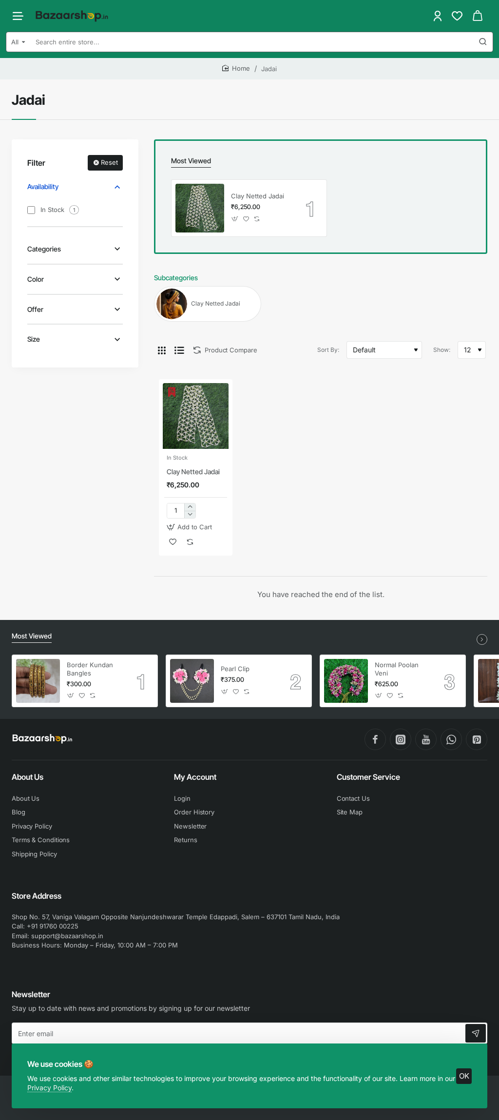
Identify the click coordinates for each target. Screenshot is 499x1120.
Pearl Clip (235, 669)
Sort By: (328, 349)
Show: (441, 349)
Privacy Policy (49, 1087)
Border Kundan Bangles (90, 669)
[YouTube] (426, 739)
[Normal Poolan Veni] (346, 681)
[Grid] (162, 350)
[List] (179, 350)
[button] (235, 218)
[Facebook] (375, 739)
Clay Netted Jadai (257, 196)
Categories (44, 249)
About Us (27, 777)
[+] (189, 507)
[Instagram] (400, 739)
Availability (42, 186)
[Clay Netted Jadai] (199, 208)
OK (464, 1076)
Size (33, 339)
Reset (109, 162)
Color (35, 279)
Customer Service (368, 777)
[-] (189, 514)
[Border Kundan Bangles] (38, 681)
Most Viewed (191, 160)
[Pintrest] (476, 739)
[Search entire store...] (483, 42)
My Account (195, 777)
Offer (35, 309)
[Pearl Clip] (192, 681)
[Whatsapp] (451, 739)
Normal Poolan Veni (397, 669)
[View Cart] (477, 16)
